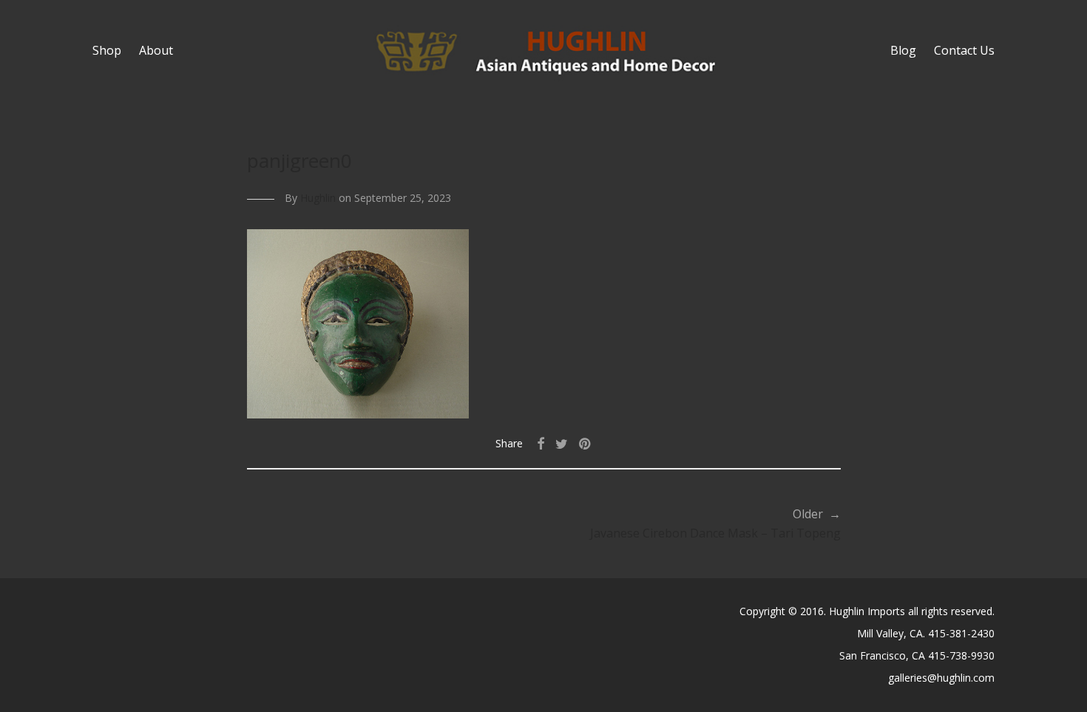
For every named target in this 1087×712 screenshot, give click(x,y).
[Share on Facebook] (540, 444)
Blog (903, 50)
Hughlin (318, 198)
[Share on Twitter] (561, 444)
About (156, 50)
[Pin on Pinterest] (585, 444)
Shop (106, 50)
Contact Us (964, 50)
